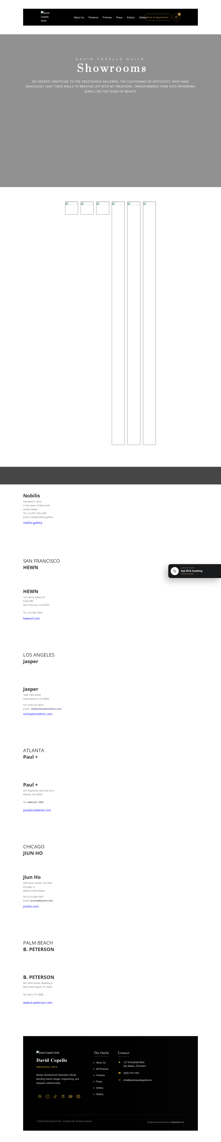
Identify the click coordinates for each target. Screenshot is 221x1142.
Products (93, 17)
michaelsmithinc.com (38, 714)
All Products (102, 1068)
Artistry (131, 17)
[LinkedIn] (62, 1096)
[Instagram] (47, 1096)
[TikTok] (55, 1096)
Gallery (143, 17)
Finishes (107, 17)
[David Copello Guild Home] (48, 1053)
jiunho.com (31, 906)
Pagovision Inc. (178, 1122)
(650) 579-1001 (131, 1072)
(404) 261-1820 (35, 802)
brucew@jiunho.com (41, 900)
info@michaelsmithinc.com (46, 708)
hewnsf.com (31, 618)
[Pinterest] (78, 1096)
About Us (79, 17)
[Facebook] (39, 1096)
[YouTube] (70, 1096)
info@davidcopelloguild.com (137, 1080)
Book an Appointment (157, 17)
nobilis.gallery (32, 523)
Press (119, 17)
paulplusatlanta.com (37, 810)
